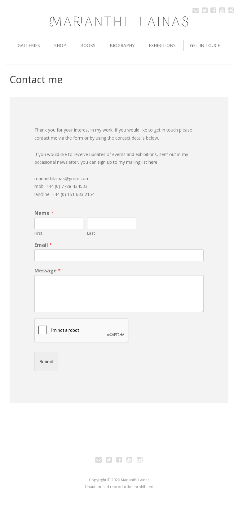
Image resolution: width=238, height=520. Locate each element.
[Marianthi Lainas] (119, 21)
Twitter (204, 10)
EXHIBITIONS (162, 45)
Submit (46, 361)
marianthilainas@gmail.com (62, 178)
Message (47, 270)
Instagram (230, 10)
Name (44, 213)
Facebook (213, 10)
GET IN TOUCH (205, 45)
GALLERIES (29, 45)
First (38, 233)
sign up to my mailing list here (126, 162)
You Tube (221, 10)
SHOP (60, 45)
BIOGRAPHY (122, 45)
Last (91, 233)
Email (195, 10)
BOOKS (87, 45)
